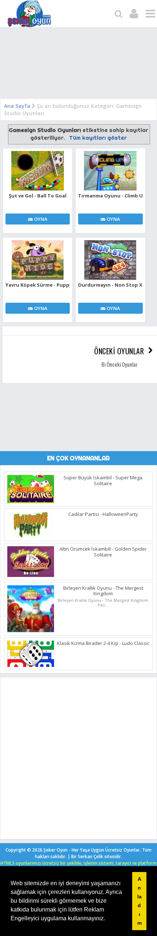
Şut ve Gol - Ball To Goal (37, 195)
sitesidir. (113, 856)
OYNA (40, 219)
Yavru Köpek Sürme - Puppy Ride (37, 285)
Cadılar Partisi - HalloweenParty (103, 514)
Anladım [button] (139, 901)
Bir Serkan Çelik (96, 856)
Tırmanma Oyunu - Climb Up (110, 195)
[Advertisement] (78, 65)
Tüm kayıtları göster (97, 137)
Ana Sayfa (17, 105)
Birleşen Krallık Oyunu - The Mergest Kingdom (103, 591)
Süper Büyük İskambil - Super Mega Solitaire (103, 480)
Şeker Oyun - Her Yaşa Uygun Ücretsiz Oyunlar (91, 850)
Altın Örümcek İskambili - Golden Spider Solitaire (103, 552)
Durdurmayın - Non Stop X (110, 285)
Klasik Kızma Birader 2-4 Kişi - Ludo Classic (103, 643)
